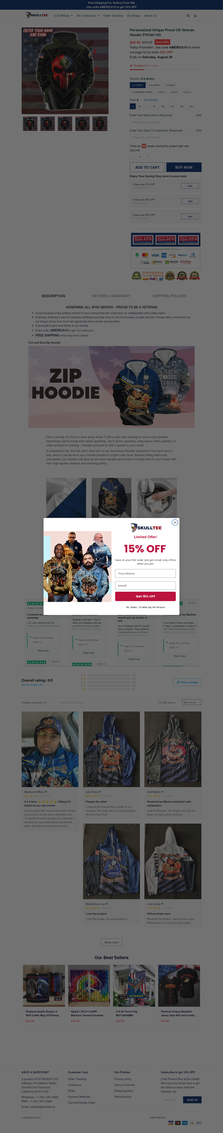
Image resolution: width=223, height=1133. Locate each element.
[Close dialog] (175, 522)
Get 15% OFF (145, 596)
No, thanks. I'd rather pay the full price (145, 607)
